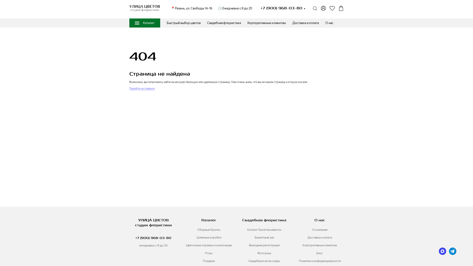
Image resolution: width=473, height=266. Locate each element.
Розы (208, 253)
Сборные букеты (208, 229)
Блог (319, 253)
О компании (320, 229)
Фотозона (264, 253)
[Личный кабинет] (323, 8)
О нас (329, 23)
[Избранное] (332, 8)
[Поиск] (315, 8)
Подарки (209, 260)
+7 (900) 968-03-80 (283, 8)
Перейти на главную (142, 88)
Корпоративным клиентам (266, 23)
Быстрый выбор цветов (184, 23)
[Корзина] (341, 8)
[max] (442, 251)
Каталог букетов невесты (264, 229)
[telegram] (452, 251)
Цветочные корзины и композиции (209, 245)
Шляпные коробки (208, 237)
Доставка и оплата (305, 23)
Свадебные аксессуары (264, 260)
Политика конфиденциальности (320, 260)
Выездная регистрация (264, 245)
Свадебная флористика (224, 23)
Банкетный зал (264, 237)
